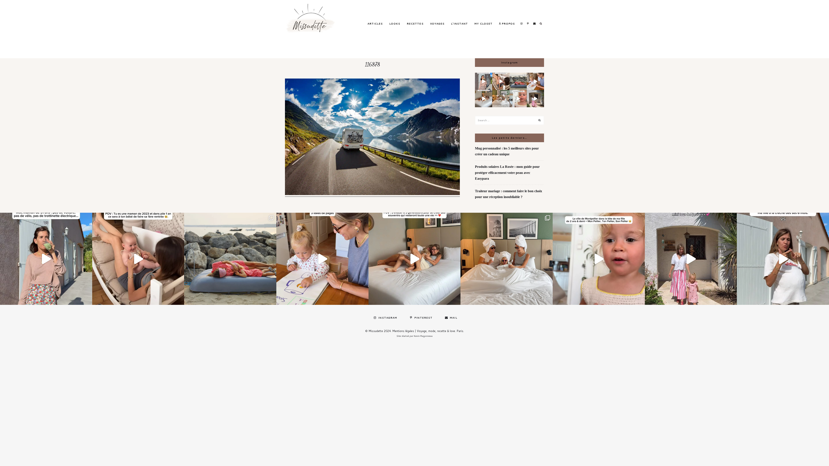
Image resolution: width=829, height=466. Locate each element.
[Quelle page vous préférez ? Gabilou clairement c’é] (535, 81)
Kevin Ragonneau (423, 335)
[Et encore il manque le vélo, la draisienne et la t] (483, 81)
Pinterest (528, 23)
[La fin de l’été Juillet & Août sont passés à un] (518, 81)
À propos (507, 23)
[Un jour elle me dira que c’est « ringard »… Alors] (535, 98)
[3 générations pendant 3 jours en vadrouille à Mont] (500, 98)
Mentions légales (403, 331)
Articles (375, 23)
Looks (394, 23)
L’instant (459, 23)
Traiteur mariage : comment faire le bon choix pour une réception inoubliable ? (508, 194)
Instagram (521, 23)
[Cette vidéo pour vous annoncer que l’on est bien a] (518, 98)
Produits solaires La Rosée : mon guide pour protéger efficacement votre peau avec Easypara (507, 172)
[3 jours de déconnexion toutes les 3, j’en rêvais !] (483, 98)
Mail (534, 23)
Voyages (437, 23)
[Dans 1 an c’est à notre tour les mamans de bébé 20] (500, 81)
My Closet (483, 23)
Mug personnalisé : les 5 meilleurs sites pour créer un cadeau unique (507, 151)
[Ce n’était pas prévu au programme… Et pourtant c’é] (783, 259)
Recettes (415, 23)
